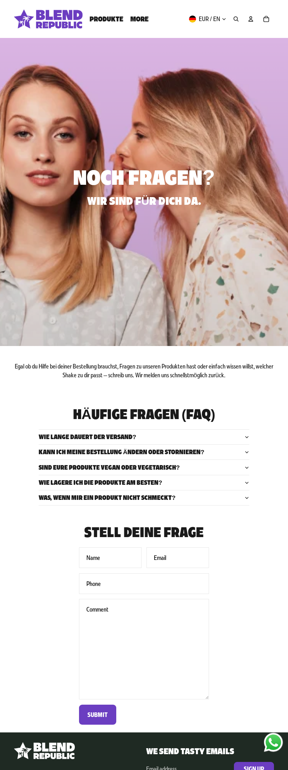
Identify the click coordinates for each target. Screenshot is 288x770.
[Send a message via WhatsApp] (273, 742)
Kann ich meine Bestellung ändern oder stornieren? (121, 452)
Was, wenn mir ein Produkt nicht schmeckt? (107, 498)
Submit (97, 715)
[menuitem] (106, 19)
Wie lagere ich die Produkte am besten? (100, 482)
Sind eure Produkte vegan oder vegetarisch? (109, 467)
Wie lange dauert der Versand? (87, 437)
